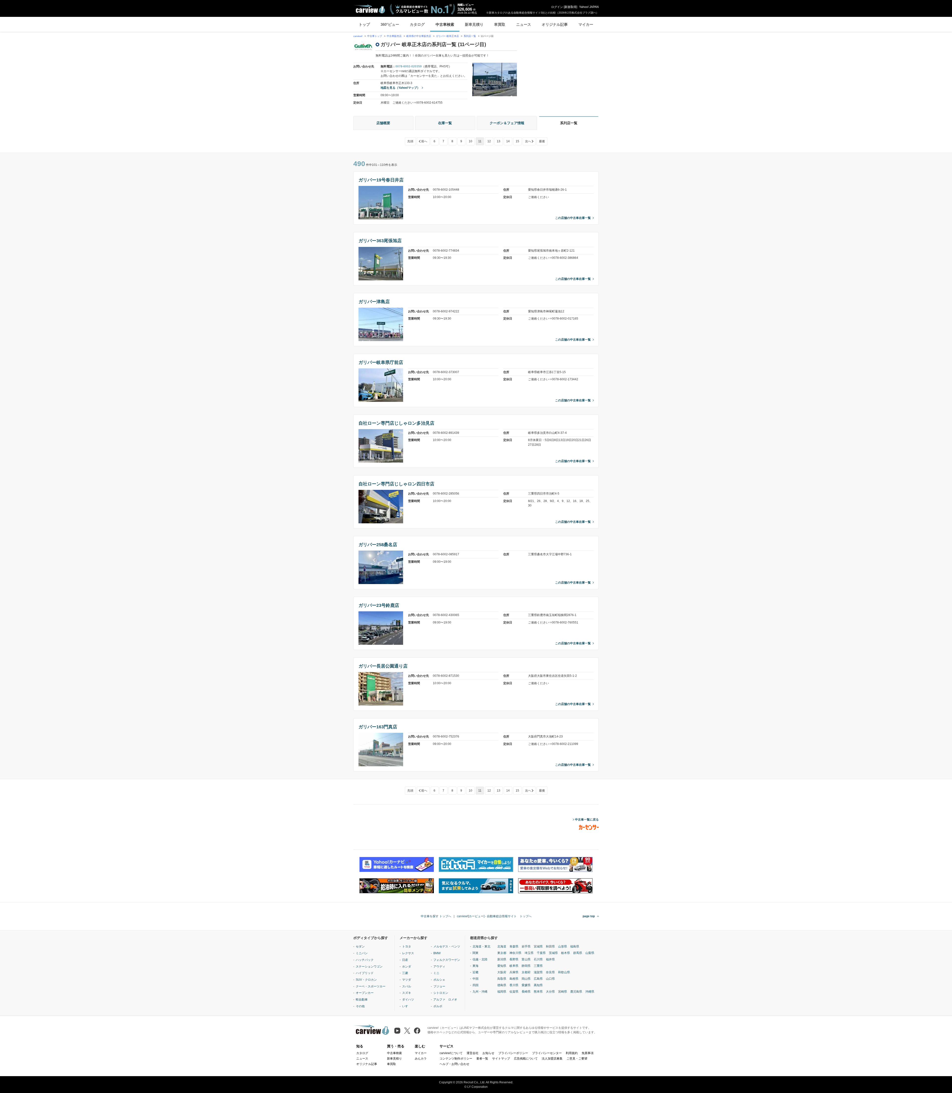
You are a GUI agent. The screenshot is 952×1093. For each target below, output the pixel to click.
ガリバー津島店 (374, 301)
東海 (475, 966)
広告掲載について (526, 1058)
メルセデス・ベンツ (446, 946)
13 (498, 141)
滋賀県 (538, 972)
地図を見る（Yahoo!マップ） (400, 87)
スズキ (406, 993)
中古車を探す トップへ (436, 916)
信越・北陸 (480, 959)
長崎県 (526, 991)
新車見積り (474, 24)
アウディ (439, 966)
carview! (357, 36)
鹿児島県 (576, 991)
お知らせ (488, 1053)
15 (517, 141)
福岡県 (501, 991)
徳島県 (501, 985)
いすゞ (406, 1006)
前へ (424, 141)
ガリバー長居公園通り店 (383, 666)
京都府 (526, 972)
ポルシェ (439, 979)
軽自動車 (362, 999)
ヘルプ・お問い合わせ (454, 1064)
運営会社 (472, 1053)
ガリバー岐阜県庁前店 (380, 362)
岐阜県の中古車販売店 (418, 36)
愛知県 (501, 966)
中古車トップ (374, 36)
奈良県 (550, 972)
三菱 (405, 973)
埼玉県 (529, 953)
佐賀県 (513, 991)
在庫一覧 (445, 123)
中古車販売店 (394, 36)
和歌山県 (564, 972)
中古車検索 (445, 24)
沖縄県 (589, 991)
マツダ (406, 979)
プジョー (439, 986)
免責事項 (588, 1053)
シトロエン (440, 993)
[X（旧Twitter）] (407, 1031)
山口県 (550, 978)
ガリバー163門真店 (377, 726)
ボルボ (437, 1006)
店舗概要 (383, 123)
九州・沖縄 (480, 991)
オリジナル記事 (555, 24)
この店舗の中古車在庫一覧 (573, 218)
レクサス (408, 953)
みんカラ (421, 1058)
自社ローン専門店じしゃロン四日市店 (396, 483)
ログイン (557, 7)
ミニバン (362, 953)
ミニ (436, 973)
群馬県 (577, 953)
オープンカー (365, 993)
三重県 (538, 966)
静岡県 (526, 966)
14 (508, 141)
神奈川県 (515, 953)
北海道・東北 (481, 946)
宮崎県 (562, 991)
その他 (360, 1006)
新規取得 (570, 7)
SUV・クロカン (366, 979)
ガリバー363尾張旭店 (380, 240)
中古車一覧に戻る (587, 819)
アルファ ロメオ (445, 999)
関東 (475, 953)
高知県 (538, 985)
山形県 (562, 946)
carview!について (451, 1053)
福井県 (550, 959)
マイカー (585, 24)
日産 (405, 960)
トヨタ (406, 946)
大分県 (550, 991)
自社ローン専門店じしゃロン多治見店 (396, 423)
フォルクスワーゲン (446, 960)
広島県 (538, 978)
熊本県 (538, 991)
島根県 (513, 978)
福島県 (574, 946)
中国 (475, 978)
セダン (360, 946)
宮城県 (538, 946)
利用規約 (572, 1053)
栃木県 (565, 953)
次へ (528, 141)
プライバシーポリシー (513, 1053)
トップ (364, 24)
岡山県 (526, 978)
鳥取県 (501, 978)
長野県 (513, 959)
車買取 (499, 24)
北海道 (501, 946)
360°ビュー (390, 24)
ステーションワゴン (369, 966)
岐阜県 (513, 966)
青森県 (513, 946)
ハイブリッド (365, 973)
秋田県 (550, 946)
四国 (475, 985)
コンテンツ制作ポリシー (456, 1058)
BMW (437, 953)
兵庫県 (513, 972)
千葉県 (541, 953)
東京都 (501, 953)
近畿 (475, 972)
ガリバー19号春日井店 (381, 179)
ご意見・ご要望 (576, 1058)
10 (470, 141)
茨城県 (553, 953)
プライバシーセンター (547, 1053)
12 (489, 141)
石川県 (538, 959)
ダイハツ (408, 999)
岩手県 (526, 946)
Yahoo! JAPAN (589, 7)
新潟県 (501, 959)
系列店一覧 (470, 36)
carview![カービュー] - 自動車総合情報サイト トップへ (494, 916)
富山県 (526, 959)
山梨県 (589, 953)
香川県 (513, 985)
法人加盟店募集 (552, 1058)
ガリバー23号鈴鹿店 (378, 605)
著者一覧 (482, 1058)
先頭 (410, 141)
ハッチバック (365, 960)
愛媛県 (526, 985)
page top (589, 916)
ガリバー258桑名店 (377, 544)
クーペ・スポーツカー (371, 986)
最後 (542, 141)
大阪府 (501, 972)
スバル (406, 986)
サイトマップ (501, 1058)
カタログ (417, 24)
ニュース (523, 24)
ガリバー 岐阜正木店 (447, 36)
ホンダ (406, 966)
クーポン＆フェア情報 (507, 123)
